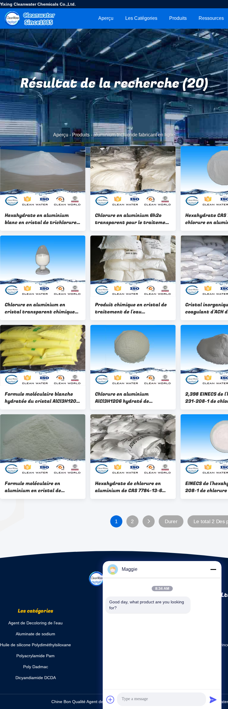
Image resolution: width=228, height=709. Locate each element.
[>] (148, 521)
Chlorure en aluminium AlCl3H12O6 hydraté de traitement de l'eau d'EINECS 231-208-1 (129, 398)
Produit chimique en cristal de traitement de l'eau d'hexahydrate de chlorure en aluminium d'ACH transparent (131, 308)
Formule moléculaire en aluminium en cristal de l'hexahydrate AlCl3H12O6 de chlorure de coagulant (38, 487)
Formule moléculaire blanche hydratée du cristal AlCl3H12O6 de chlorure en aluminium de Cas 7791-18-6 (42, 398)
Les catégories (141, 18)
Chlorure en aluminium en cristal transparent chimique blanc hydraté (40, 308)
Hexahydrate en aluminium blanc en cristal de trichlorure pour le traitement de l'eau (41, 219)
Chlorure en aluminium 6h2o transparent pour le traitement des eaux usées (133, 219)
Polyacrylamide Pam (35, 655)
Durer (171, 521)
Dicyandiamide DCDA (35, 677)
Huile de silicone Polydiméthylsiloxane (35, 644)
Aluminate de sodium (35, 633)
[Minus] (213, 569)
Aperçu (105, 18)
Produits (178, 18)
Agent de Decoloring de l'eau (35, 623)
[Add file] (110, 699)
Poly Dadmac (35, 666)
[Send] (213, 699)
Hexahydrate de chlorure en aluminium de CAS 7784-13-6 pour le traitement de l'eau (128, 487)
